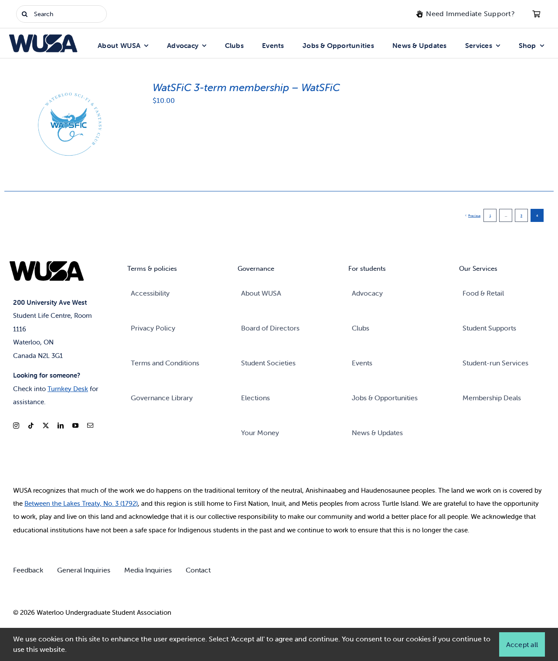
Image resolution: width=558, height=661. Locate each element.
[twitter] (46, 425)
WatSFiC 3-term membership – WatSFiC (246, 87)
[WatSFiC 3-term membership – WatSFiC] (67, 85)
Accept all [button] (522, 644)
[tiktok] (31, 425)
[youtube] (75, 425)
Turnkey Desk (68, 389)
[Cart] (536, 14)
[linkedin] (61, 425)
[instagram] (16, 425)
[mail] (90, 425)
